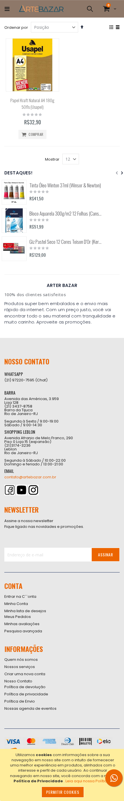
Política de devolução (25, 687)
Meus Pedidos (17, 616)
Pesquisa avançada (23, 631)
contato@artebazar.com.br (30, 477)
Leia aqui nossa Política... (88, 781)
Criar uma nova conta (24, 674)
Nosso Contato (18, 681)
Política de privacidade (26, 694)
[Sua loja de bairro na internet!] (41, 9)
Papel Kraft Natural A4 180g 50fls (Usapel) (32, 103)
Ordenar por (16, 27)
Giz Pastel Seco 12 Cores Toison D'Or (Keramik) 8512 (65, 241)
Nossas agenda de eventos (30, 708)
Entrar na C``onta (20, 596)
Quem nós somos (21, 659)
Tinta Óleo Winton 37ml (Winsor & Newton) (65, 185)
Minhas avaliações (22, 624)
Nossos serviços (19, 666)
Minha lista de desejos (25, 611)
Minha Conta (16, 603)
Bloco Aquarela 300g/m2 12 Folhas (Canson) (65, 213)
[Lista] (117, 27)
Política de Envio (19, 701)
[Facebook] (9, 490)
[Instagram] (33, 490)
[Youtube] (21, 490)
